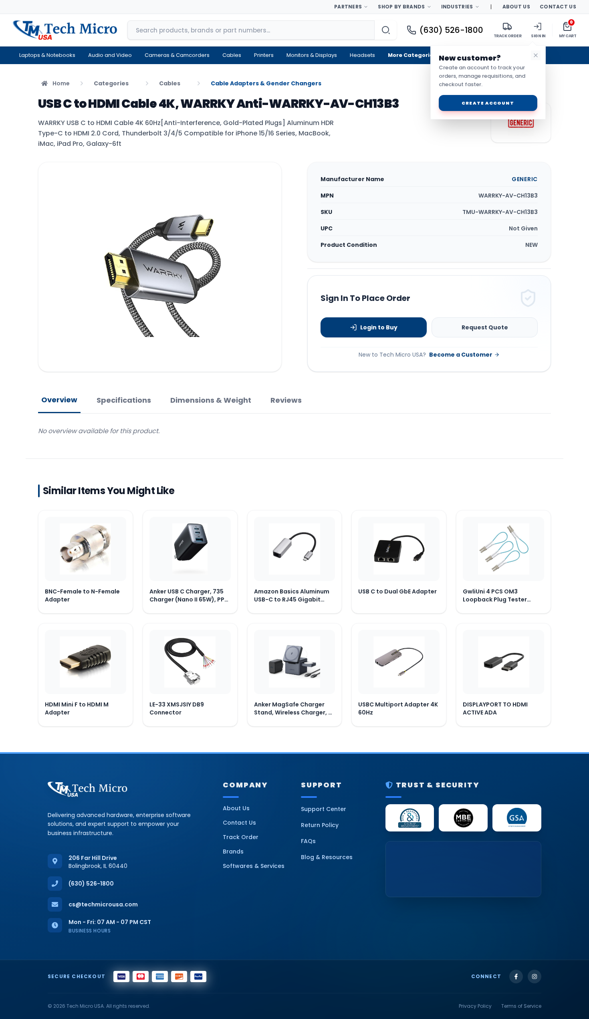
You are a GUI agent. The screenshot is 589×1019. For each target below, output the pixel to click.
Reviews (286, 400)
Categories (111, 83)
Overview (59, 400)
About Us (516, 6)
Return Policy (320, 825)
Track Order (240, 837)
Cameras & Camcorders (177, 55)
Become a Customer (460, 355)
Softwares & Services (253, 866)
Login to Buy (378, 327)
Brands (233, 851)
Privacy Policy (475, 1006)
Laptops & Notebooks (47, 55)
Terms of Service (521, 1006)
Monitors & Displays (311, 55)
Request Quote (485, 327)
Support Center (323, 809)
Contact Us (558, 6)
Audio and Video (110, 55)
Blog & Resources (327, 857)
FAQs (308, 841)
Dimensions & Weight (210, 400)
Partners (348, 6)
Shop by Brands (401, 6)
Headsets (362, 55)
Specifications (124, 400)
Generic (525, 179)
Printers (264, 55)
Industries (457, 6)
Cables (231, 55)
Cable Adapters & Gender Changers (266, 83)
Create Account (488, 103)
